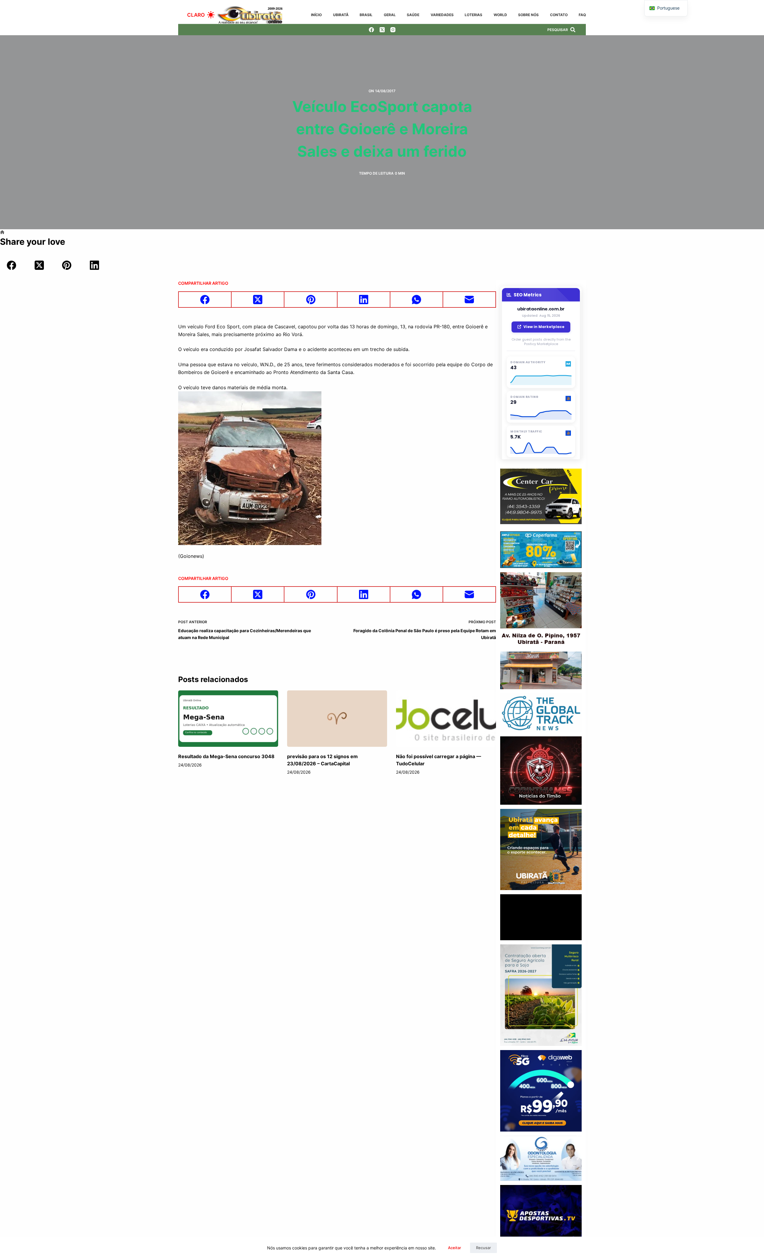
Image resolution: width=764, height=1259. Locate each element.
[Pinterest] (66, 265)
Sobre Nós (528, 15)
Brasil (366, 15)
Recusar (483, 1247)
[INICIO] (2, 232)
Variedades (442, 15)
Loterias (473, 15)
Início (316, 15)
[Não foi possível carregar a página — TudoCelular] (446, 718)
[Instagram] (392, 29)
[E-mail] (469, 300)
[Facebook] (371, 29)
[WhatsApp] (416, 300)
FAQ (582, 15)
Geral (390, 15)
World (500, 15)
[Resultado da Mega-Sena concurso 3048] (228, 718)
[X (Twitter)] (382, 29)
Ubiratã (341, 15)
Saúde (413, 15)
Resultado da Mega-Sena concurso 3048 (226, 756)
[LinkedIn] (94, 265)
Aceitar (454, 1247)
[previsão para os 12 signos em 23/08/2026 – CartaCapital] (337, 718)
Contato (559, 15)
